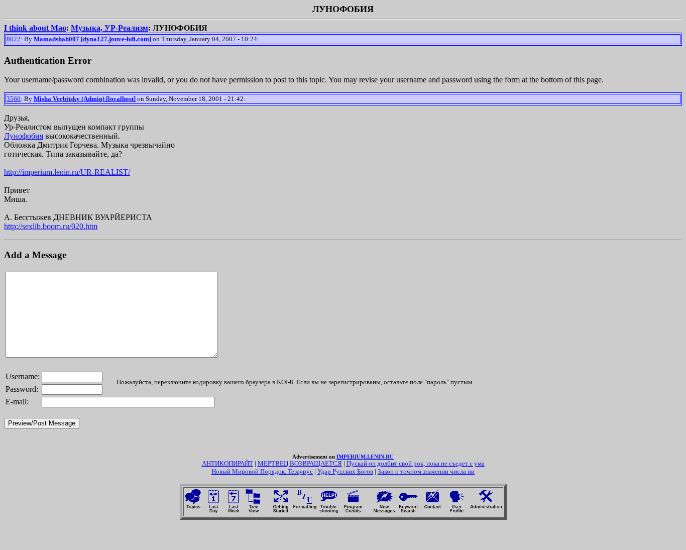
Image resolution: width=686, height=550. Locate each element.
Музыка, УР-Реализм (109, 28)
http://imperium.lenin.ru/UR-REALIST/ (67, 172)
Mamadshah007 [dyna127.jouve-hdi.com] (92, 39)
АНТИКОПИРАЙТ (227, 463)
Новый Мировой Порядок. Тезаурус (262, 471)
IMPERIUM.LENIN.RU (365, 457)
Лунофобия (23, 136)
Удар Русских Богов (345, 471)
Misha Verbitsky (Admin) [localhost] (85, 98)
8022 (14, 39)
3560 (14, 98)
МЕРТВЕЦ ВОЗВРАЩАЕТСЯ (300, 463)
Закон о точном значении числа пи (426, 471)
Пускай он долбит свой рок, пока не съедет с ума (416, 463)
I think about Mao (35, 28)
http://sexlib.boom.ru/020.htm (50, 226)
